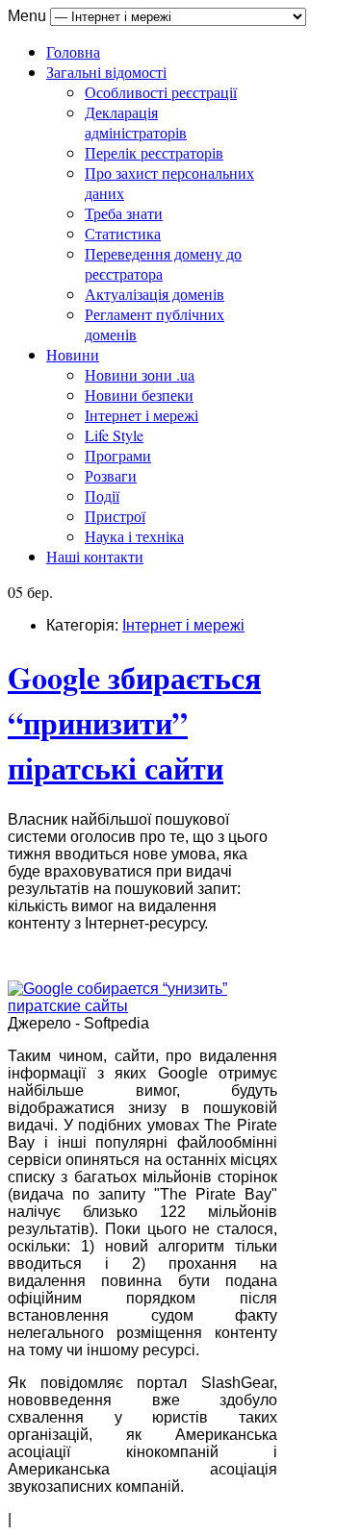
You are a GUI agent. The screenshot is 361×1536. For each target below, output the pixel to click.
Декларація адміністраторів (136, 122)
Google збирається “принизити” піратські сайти (134, 722)
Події (102, 495)
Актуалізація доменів (154, 294)
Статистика (123, 233)
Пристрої (115, 516)
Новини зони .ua (139, 374)
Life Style (114, 435)
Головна (73, 51)
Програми (118, 455)
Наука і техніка (134, 536)
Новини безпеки (139, 394)
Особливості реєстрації (161, 92)
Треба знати (124, 213)
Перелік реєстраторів (154, 152)
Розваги (111, 475)
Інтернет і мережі (141, 415)
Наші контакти (94, 556)
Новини (72, 354)
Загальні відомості (106, 72)
